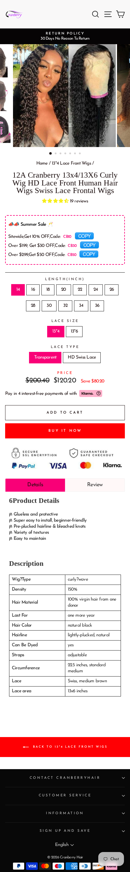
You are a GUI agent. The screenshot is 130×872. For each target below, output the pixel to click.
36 (97, 305)
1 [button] (50, 153)
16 (32, 289)
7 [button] (80, 154)
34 (81, 305)
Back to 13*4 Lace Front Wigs (69, 746)
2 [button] (56, 154)
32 (65, 305)
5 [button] (70, 154)
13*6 (74, 331)
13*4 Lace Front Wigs (71, 163)
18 (48, 289)
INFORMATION (65, 813)
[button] (56, 201)
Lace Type (65, 347)
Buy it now (65, 431)
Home (42, 163)
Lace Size (65, 321)
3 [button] (61, 154)
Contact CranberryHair (65, 778)
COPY (84, 235)
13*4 (55, 331)
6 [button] (75, 154)
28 (33, 305)
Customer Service (65, 795)
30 (49, 305)
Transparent (45, 357)
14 (18, 289)
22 (80, 289)
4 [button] (65, 154)
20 (63, 289)
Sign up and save (65, 831)
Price (65, 373)
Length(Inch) (65, 279)
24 (95, 289)
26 (111, 289)
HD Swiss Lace (82, 357)
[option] (65, 36)
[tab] (35, 485)
